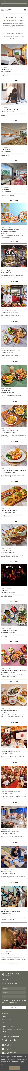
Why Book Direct (6, 1013)
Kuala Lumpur (5, 2)
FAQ (3, 1022)
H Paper (4, 1016)
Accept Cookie (14, 1068)
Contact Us (24, 5)
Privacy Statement (11, 1002)
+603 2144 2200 (8, 1033)
